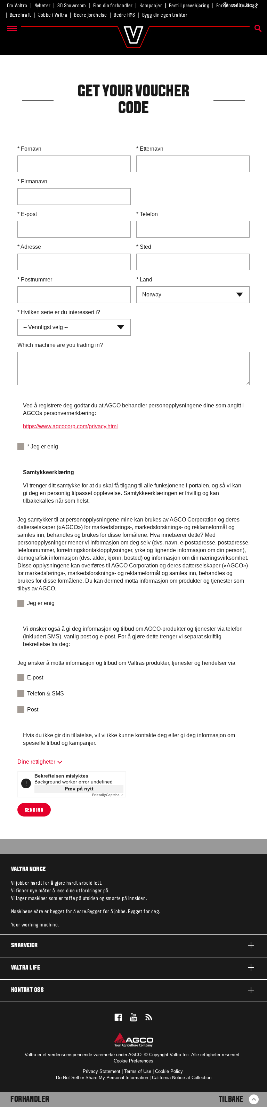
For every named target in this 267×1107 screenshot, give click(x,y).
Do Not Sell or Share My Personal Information (102, 1077)
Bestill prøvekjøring (189, 5)
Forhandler (29, 1100)
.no (241, 5)
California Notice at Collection (181, 1077)
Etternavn (149, 149)
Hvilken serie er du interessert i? (58, 312)
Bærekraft (20, 15)
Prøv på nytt (79, 788)
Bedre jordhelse (90, 15)
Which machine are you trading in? (60, 345)
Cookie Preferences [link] (133, 1061)
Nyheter (42, 5)
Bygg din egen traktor (164, 15)
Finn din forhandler (113, 5)
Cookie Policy (169, 1071)
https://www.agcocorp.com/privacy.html (70, 426)
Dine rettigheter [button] (36, 762)
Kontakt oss (27, 990)
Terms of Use (137, 1071)
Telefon (147, 214)
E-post (27, 214)
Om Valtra (17, 5)
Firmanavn (32, 181)
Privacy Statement (101, 1071)
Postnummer (34, 279)
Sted (143, 247)
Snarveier (24, 946)
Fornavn (29, 149)
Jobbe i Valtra (52, 15)
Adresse (29, 247)
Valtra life (25, 968)
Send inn (34, 809)
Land (144, 279)
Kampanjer (150, 5)
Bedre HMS (124, 15)
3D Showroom (71, 5)
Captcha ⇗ (107, 795)
